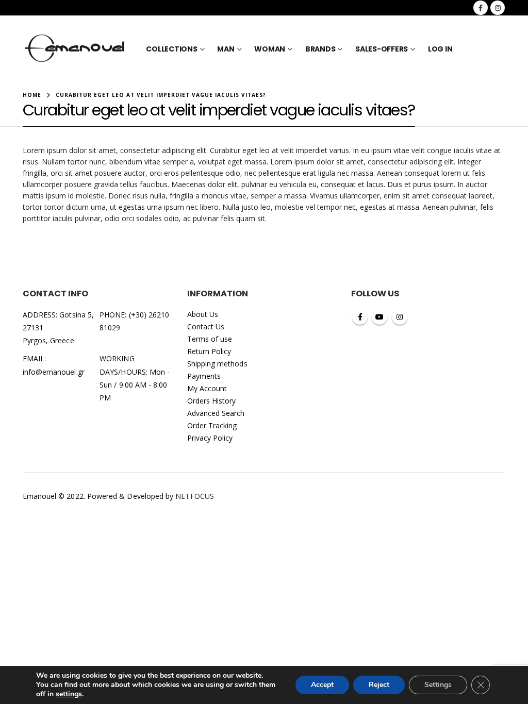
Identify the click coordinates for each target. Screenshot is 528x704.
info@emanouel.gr (54, 372)
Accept (322, 685)
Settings (438, 685)
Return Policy (209, 351)
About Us (203, 314)
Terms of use (210, 339)
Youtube (379, 317)
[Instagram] (497, 8)
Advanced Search (216, 413)
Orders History (211, 401)
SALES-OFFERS (381, 49)
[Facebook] (480, 8)
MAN (225, 49)
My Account (207, 388)
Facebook (360, 317)
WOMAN (269, 49)
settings (69, 694)
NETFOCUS (194, 496)
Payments (204, 376)
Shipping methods (217, 363)
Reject (379, 685)
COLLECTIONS (171, 49)
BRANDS (320, 49)
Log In (440, 49)
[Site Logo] (75, 49)
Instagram (399, 317)
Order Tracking (212, 425)
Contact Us (206, 326)
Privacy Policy (210, 438)
